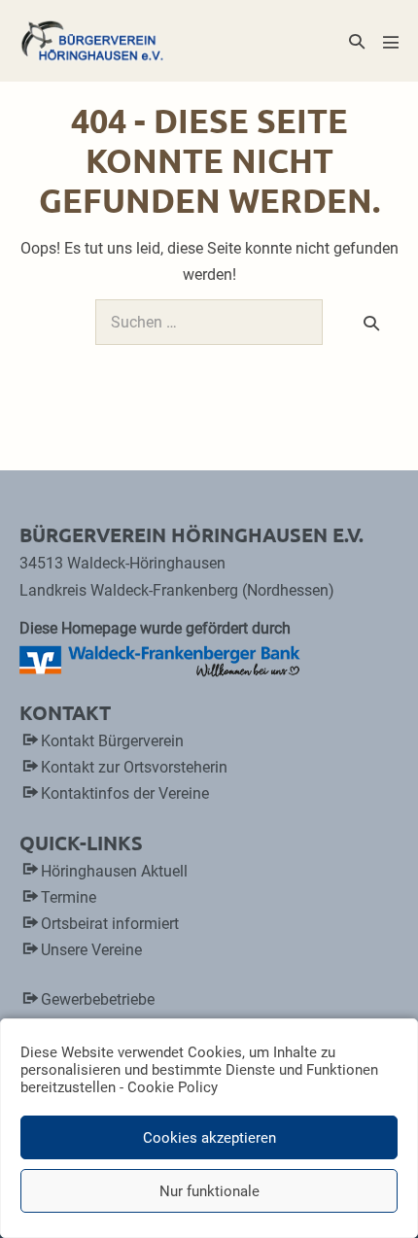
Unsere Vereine (91, 950)
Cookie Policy (172, 1087)
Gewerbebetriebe (98, 999)
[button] (357, 41)
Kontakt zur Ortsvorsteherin (134, 767)
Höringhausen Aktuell (114, 871)
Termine (68, 897)
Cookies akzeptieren (209, 1138)
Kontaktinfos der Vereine (125, 793)
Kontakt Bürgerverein (112, 741)
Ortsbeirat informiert (110, 923)
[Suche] (371, 322)
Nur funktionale (209, 1191)
